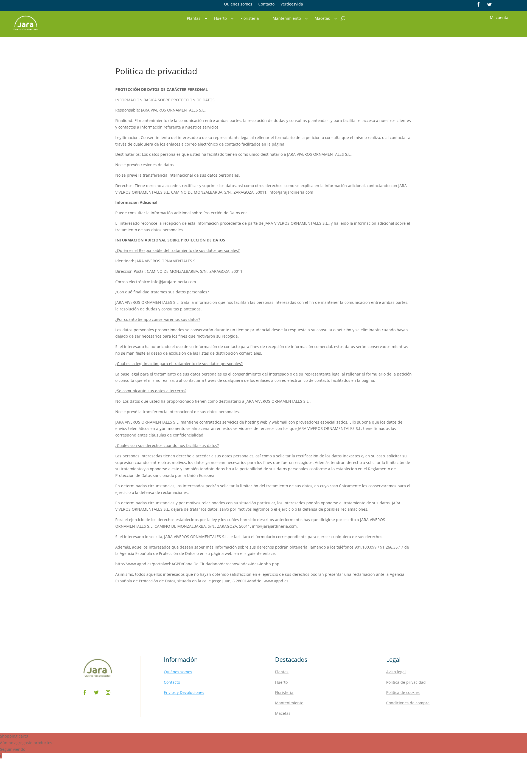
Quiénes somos (238, 4)
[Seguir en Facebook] (478, 4)
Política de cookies (403, 692)
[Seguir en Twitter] (489, 4)
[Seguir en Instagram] (108, 692)
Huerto (220, 18)
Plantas (193, 18)
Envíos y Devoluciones (184, 692)
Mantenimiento (287, 18)
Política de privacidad (406, 682)
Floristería (249, 18)
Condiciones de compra (408, 702)
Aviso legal (396, 671)
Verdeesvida (292, 4)
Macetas (322, 18)
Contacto (266, 4)
